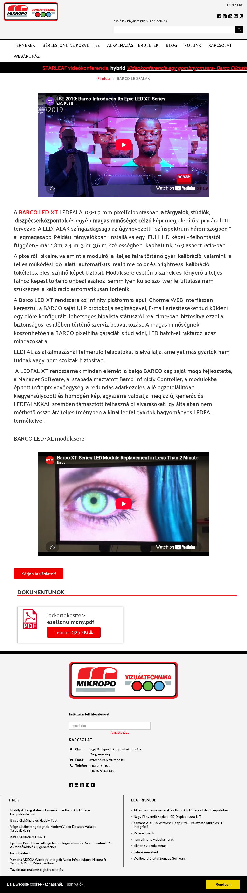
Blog (171, 45)
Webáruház (27, 56)
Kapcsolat (220, 45)
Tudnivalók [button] (74, 884)
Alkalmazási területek (132, 45)
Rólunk (192, 45)
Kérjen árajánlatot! (38, 574)
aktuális (119, 21)
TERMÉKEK (24, 45)
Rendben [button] (223, 884)
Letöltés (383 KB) (72, 632)
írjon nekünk (158, 21)
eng (240, 4)
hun (230, 4)
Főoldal (104, 78)
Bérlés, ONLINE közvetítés (71, 45)
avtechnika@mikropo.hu (107, 760)
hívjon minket (137, 21)
